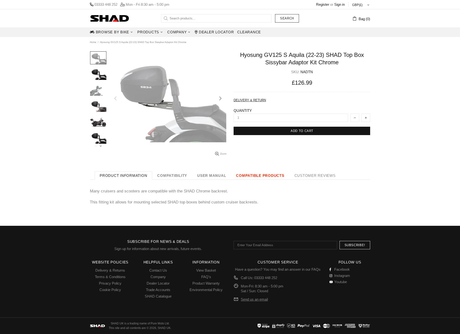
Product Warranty (206, 283)
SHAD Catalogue (158, 296)
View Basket (206, 270)
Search (287, 18)
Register (322, 4)
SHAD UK (109, 18)
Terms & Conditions (110, 277)
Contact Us (158, 270)
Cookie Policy (110, 290)
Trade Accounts (158, 290)
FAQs (316, 269)
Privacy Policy (110, 283)
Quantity (243, 110)
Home (93, 42)
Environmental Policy (206, 290)
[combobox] (216, 18)
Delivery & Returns (110, 270)
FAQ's (206, 277)
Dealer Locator (158, 283)
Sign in (339, 4)
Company (158, 277)
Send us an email (254, 299)
